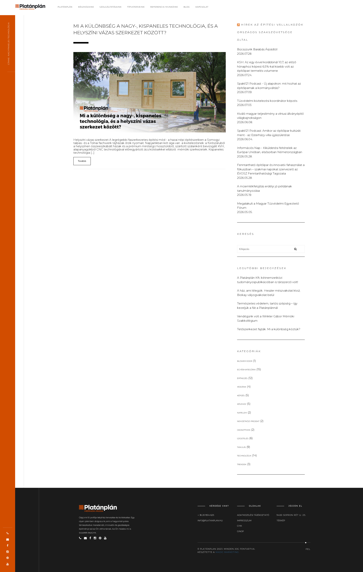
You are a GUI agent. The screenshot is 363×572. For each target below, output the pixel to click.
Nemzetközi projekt (248, 421)
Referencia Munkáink (164, 7)
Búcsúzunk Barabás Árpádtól (257, 49)
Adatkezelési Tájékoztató (253, 515)
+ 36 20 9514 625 (206, 515)
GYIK (239, 526)
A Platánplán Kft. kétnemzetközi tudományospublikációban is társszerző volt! (267, 280)
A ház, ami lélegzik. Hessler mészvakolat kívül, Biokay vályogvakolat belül (268, 293)
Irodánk (241, 387)
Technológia (244, 455)
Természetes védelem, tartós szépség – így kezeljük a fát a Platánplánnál (267, 306)
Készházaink (86, 7)
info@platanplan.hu (210, 520)
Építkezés (242, 378)
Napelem (242, 413)
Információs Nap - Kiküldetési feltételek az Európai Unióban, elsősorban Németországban (269, 150)
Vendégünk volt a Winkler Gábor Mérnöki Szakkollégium (265, 318)
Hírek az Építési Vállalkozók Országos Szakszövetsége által (270, 32)
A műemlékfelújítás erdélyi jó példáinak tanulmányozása (264, 188)
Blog (187, 7)
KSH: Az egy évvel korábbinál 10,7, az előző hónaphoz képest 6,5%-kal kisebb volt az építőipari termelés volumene (266, 66)
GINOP (240, 531)
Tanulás (241, 447)
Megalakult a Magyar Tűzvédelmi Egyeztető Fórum (268, 206)
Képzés (241, 395)
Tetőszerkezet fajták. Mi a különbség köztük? (268, 329)
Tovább (82, 161)
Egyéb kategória (246, 369)
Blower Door (244, 361)
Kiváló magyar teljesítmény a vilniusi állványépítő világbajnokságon (270, 116)
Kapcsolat (201, 7)
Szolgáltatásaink (111, 7)
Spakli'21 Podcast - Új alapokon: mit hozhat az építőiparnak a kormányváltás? (269, 86)
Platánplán (65, 7)
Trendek (241, 464)
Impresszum (244, 520)
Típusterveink (136, 7)
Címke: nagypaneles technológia (8, 43)
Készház (241, 404)
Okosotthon (243, 430)
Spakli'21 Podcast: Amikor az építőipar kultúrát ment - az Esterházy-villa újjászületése (269, 133)
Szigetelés (242, 438)
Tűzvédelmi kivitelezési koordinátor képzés (267, 101)
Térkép (281, 520)
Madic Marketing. (227, 552)
